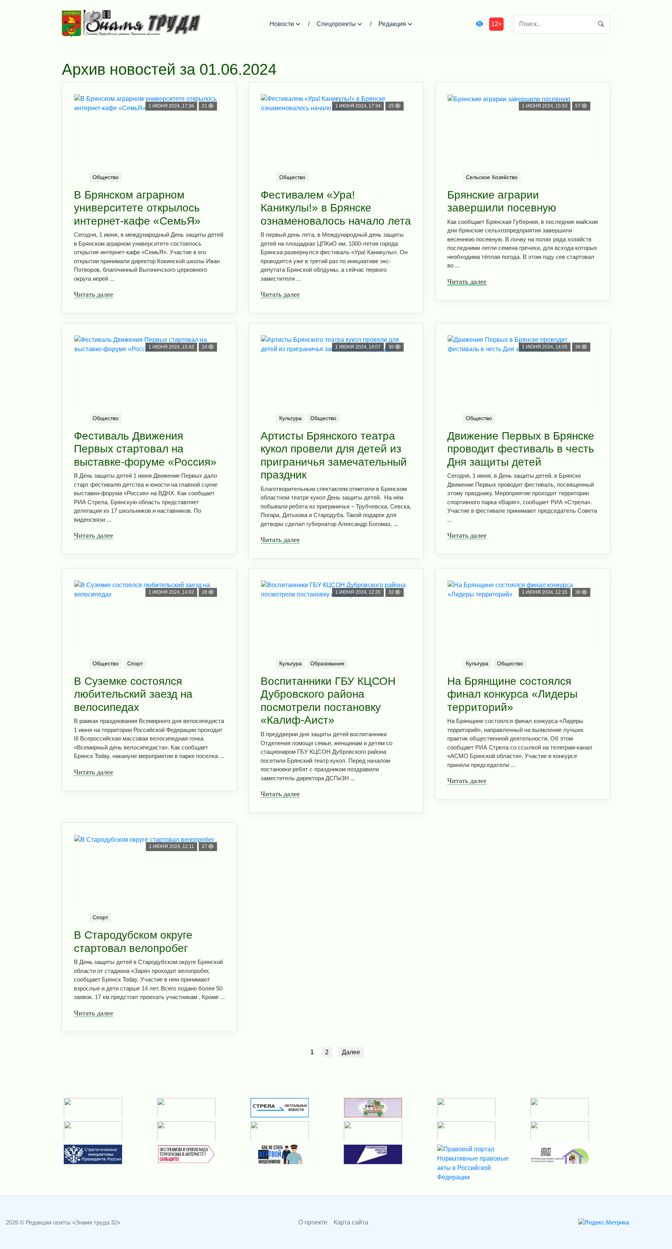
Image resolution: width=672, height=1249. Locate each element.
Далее (351, 1052)
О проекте (312, 1222)
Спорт (135, 663)
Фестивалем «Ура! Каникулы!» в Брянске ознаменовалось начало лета (336, 208)
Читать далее (93, 294)
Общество (106, 177)
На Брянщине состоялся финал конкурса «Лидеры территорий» (512, 694)
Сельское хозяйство (492, 177)
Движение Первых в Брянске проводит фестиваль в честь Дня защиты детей (520, 449)
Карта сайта (351, 1222)
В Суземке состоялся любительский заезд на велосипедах (133, 694)
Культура (290, 418)
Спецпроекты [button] (336, 24)
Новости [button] (282, 24)
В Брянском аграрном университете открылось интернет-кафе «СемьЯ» (137, 208)
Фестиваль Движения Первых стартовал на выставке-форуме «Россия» (145, 449)
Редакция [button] (392, 24)
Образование (327, 663)
